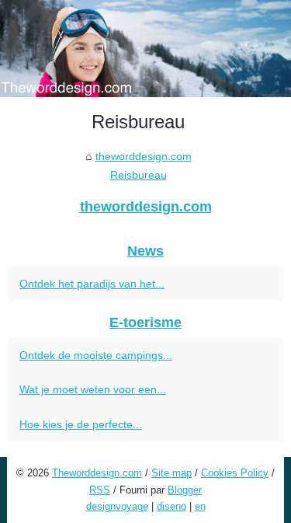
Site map (171, 473)
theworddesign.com (143, 156)
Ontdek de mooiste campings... (95, 355)
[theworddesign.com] (145, 48)
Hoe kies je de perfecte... (80, 424)
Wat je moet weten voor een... (92, 389)
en (200, 506)
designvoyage (117, 506)
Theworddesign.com (97, 473)
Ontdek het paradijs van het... (92, 283)
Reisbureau (138, 175)
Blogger (185, 490)
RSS (99, 490)
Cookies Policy (234, 473)
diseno (171, 506)
